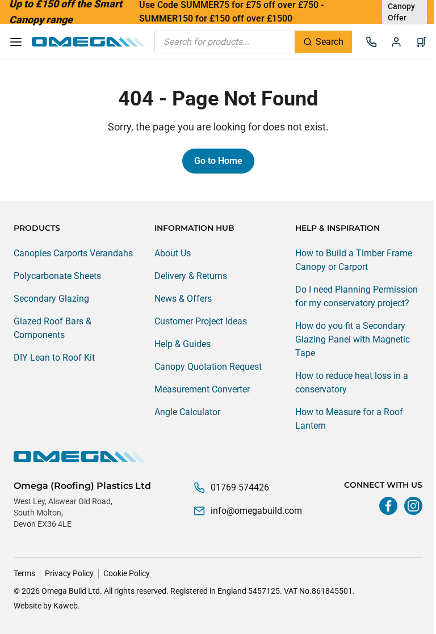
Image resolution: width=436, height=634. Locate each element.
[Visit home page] (218, 456)
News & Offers (183, 298)
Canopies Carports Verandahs (73, 253)
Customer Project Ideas (200, 321)
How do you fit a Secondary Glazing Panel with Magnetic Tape (352, 339)
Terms (24, 573)
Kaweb (65, 605)
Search (329, 41)
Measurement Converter (202, 389)
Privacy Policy (69, 573)
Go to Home (218, 160)
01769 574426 (240, 487)
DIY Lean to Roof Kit (54, 357)
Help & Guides (182, 344)
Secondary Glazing (51, 298)
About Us (172, 253)
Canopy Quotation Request (208, 366)
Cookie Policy (126, 573)
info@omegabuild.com (256, 510)
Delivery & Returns (190, 275)
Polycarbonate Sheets (57, 275)
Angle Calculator (187, 412)
